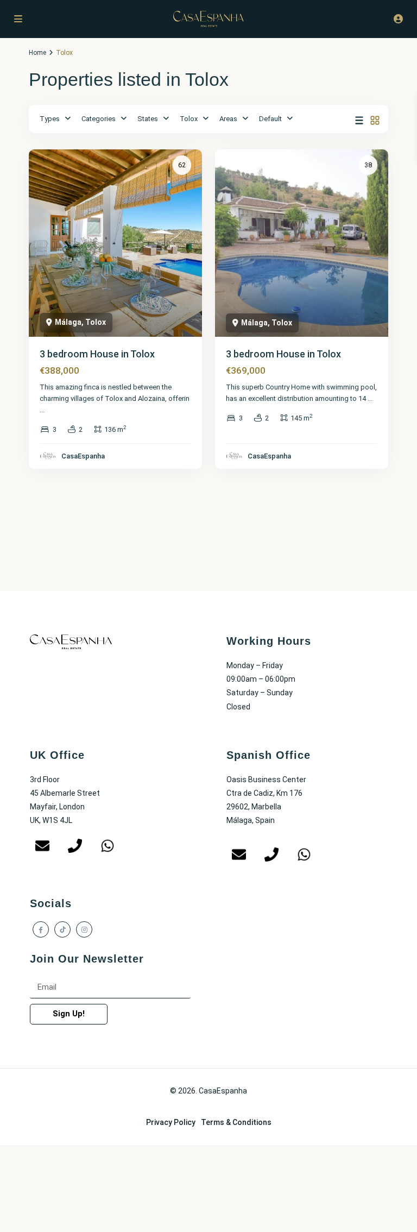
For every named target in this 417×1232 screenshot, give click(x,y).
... (42, 410)
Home (37, 52)
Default (270, 119)
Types (50, 119)
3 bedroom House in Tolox (97, 354)
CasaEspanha (83, 456)
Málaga (68, 322)
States (147, 119)
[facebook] (41, 929)
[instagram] (84, 929)
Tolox (189, 119)
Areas (228, 119)
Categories (98, 119)
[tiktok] (62, 929)
